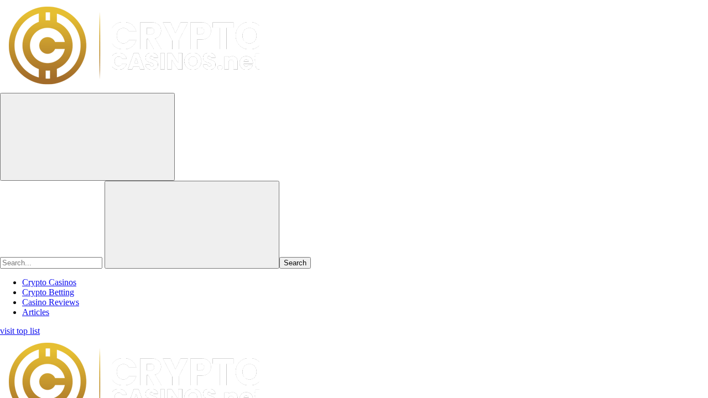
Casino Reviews (50, 302)
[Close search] (192, 225)
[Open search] (87, 137)
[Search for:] (52, 262)
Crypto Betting (48, 292)
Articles (35, 312)
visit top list (20, 331)
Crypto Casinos (49, 282)
